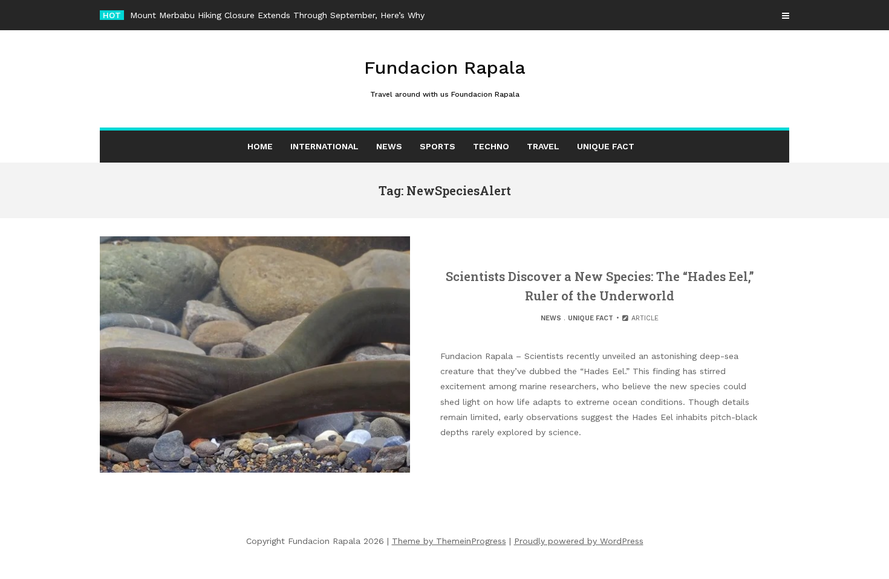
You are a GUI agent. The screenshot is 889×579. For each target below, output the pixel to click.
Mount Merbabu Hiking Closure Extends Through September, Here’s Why (277, 15)
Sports (437, 146)
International (324, 146)
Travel (543, 146)
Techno (491, 146)
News (389, 146)
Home (260, 146)
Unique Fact (605, 146)
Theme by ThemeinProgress (449, 541)
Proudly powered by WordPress (578, 541)
